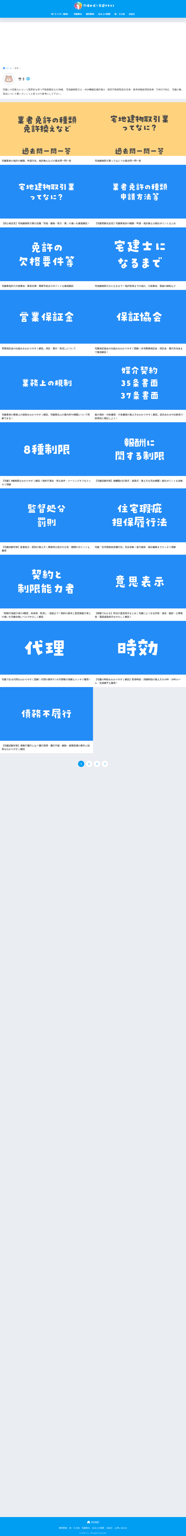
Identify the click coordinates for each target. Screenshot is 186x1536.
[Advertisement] (93, 45)
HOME (94, 1522)
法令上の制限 (104, 14)
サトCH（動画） (62, 14)
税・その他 (120, 14)
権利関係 (90, 14)
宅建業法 (78, 14)
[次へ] (105, 764)
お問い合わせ (121, 1528)
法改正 (132, 14)
